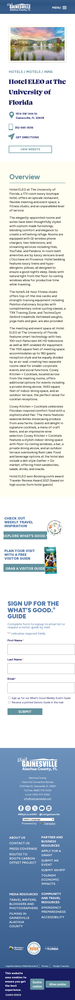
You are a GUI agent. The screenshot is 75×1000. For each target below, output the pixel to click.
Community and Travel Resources (51, 898)
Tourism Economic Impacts (50, 880)
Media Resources (23, 894)
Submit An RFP (53, 870)
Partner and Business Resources (52, 841)
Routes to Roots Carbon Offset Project (22, 858)
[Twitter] (35, 808)
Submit (25, 712)
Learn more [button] (13, 994)
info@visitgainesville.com (37, 798)
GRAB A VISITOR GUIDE (25, 568)
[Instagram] (28, 808)
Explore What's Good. (25, 536)
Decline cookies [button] (37, 984)
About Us (17, 837)
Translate (49, 823)
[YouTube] (42, 808)
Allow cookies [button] (57, 984)
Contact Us (19, 843)
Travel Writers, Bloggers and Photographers (23, 904)
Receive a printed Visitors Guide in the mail (37, 702)
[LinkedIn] (49, 808)
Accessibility (52, 917)
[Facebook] (21, 808)
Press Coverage (23, 849)
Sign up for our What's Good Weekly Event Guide (41, 698)
